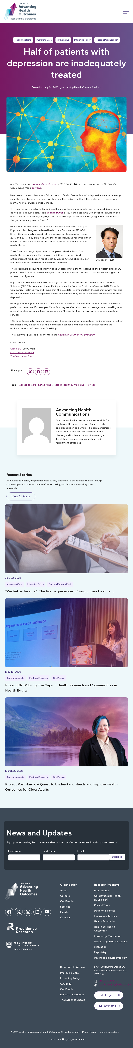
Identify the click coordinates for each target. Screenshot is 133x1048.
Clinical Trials (102, 905)
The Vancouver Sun (21, 356)
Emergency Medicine (106, 916)
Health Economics (105, 921)
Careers (65, 895)
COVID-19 (66, 983)
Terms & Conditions (109, 1032)
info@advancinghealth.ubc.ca (115, 984)
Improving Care (44, 40)
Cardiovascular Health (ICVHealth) (107, 897)
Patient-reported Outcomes (111, 941)
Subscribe (117, 856)
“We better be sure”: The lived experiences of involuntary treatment (59, 591)
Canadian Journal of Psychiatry (76, 334)
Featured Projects (38, 678)
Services (65, 906)
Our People (59, 678)
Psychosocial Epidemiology (110, 957)
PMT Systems (106, 1006)
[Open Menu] (126, 11)
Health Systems (23, 40)
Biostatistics (101, 890)
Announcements (15, 678)
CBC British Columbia (22, 352)
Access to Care (27, 384)
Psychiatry (100, 952)
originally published (44, 184)
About (64, 890)
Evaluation (100, 946)
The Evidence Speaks (72, 999)
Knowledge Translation (107, 936)
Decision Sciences (104, 910)
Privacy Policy (89, 1032)
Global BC (15, 348)
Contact (65, 917)
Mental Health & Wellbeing (69, 384)
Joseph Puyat (55, 212)
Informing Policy (82, 40)
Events (64, 912)
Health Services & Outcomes (104, 928)
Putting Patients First (107, 40)
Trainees (90, 384)
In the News (63, 40)
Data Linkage (45, 384)
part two (36, 187)
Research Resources (72, 994)
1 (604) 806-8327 (109, 980)
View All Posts (21, 496)
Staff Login (105, 995)
